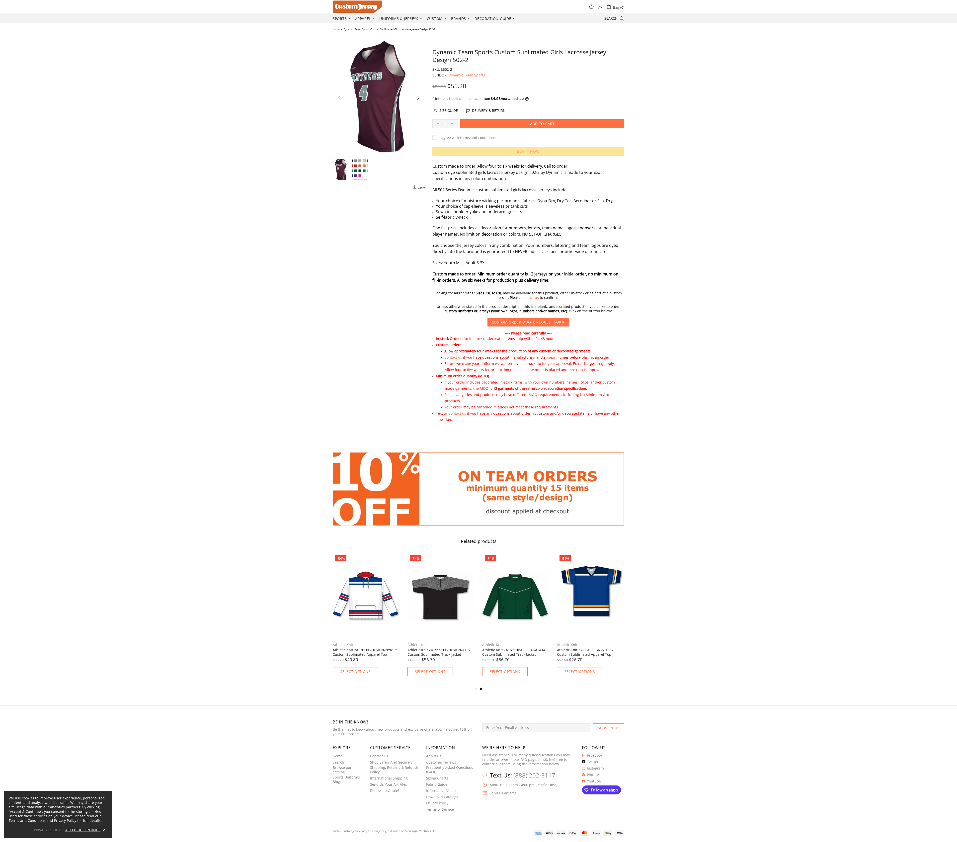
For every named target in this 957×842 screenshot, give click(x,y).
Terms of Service (440, 809)
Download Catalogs (442, 797)
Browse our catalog (342, 769)
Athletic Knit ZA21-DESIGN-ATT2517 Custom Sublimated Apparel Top (362, 652)
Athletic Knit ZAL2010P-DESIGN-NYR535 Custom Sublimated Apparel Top (515, 652)
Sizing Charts (437, 778)
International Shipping (389, 778)
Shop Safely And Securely (391, 762)
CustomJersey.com (339, 6)
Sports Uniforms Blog (346, 779)
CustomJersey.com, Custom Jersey (364, 831)
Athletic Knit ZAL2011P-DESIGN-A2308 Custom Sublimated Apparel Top (438, 652)
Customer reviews (441, 762)
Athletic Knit (343, 645)
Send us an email (504, 793)
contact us (530, 297)
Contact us (453, 357)
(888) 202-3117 (534, 775)
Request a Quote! (384, 790)
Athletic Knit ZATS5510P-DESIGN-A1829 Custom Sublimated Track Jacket (589, 652)
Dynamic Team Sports (467, 75)
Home (336, 29)
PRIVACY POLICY (47, 830)
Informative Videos (441, 790)
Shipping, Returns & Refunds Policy (394, 769)
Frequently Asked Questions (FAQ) (449, 769)
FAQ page (528, 759)
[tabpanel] (366, 619)
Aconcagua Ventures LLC (420, 831)
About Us (433, 756)
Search (338, 762)
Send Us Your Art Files (388, 784)
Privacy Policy (437, 803)
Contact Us (379, 756)
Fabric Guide (436, 784)
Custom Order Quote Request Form (528, 322)
